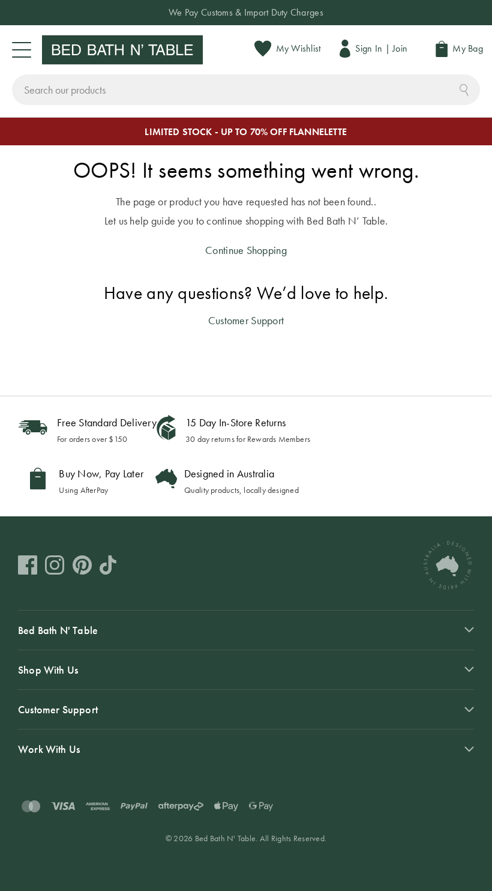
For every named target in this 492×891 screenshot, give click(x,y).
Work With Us (49, 749)
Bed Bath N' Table (58, 630)
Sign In (368, 48)
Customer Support (246, 320)
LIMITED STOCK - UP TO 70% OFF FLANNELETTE (246, 131)
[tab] (246, 630)
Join (399, 48)
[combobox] (246, 89)
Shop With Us (48, 670)
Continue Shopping (246, 250)
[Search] (464, 88)
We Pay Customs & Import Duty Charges (246, 12)
